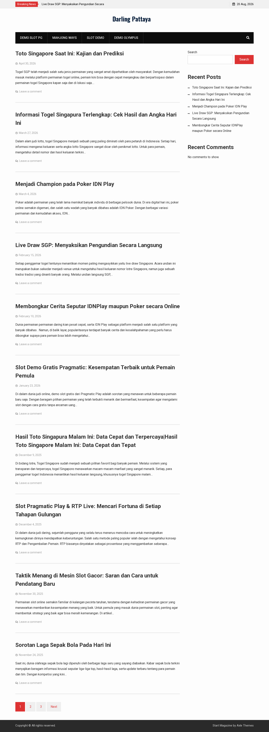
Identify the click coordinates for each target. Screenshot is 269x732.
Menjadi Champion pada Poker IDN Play (64, 184)
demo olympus (126, 38)
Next (54, 707)
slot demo (95, 38)
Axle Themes (245, 725)
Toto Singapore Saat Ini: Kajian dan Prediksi (69, 53)
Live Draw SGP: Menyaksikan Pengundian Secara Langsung (88, 245)
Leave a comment (30, 91)
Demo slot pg (31, 38)
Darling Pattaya (131, 18)
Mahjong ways (64, 38)
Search (192, 52)
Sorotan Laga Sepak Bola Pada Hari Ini (63, 645)
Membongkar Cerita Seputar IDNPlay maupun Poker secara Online (97, 306)
